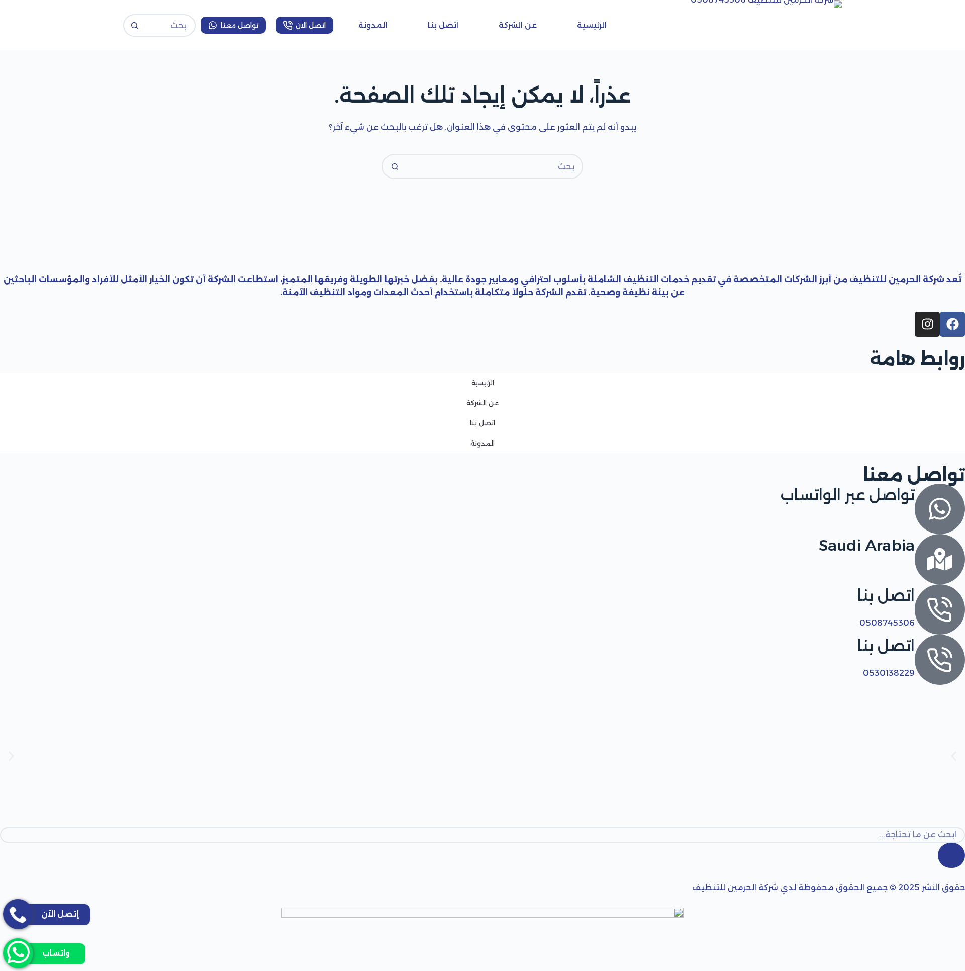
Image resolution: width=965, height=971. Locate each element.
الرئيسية (592, 25)
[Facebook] (952, 324)
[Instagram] (927, 324)
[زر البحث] (134, 25)
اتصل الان (311, 25)
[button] (11, 756)
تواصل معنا (239, 25)
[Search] (951, 855)
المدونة (373, 25)
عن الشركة (518, 25)
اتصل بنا (443, 25)
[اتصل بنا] (940, 609)
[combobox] (494, 166)
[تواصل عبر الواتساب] (940, 509)
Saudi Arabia (867, 545)
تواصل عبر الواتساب (848, 495)
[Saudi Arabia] (940, 559)
